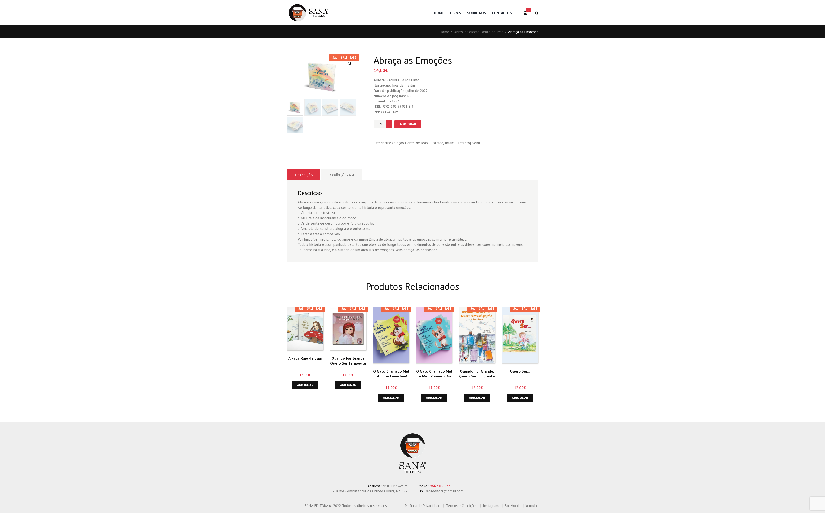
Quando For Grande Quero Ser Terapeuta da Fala (348, 363)
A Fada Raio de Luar (305, 358)
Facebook (512, 505)
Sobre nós (476, 13)
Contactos (502, 13)
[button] (350, 63)
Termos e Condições (461, 505)
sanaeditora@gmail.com (444, 491)
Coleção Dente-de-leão (485, 31)
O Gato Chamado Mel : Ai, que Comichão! (391, 374)
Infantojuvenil (469, 142)
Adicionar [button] (305, 385)
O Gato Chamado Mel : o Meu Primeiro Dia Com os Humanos (434, 376)
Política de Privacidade (422, 505)
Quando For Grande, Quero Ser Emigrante (477, 374)
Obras (455, 13)
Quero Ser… (520, 371)
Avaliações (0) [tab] (341, 174)
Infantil (451, 142)
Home (439, 13)
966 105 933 (440, 486)
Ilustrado (436, 142)
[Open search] (536, 13)
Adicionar (408, 124)
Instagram (491, 505)
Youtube (532, 505)
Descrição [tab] (304, 174)
